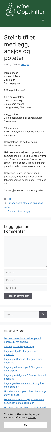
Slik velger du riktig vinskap (19, 346)
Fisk (10, 198)
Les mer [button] (32, 417)
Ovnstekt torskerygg (19, 211)
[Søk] (43, 314)
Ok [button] (25, 425)
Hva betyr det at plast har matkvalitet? (25, 407)
